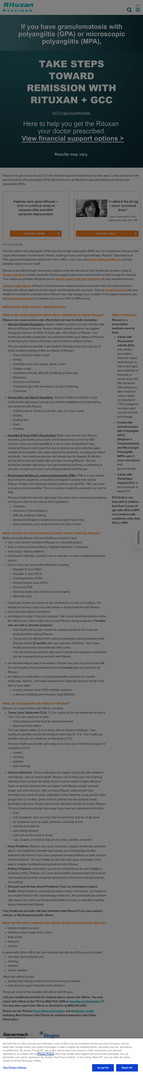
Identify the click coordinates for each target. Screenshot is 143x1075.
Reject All (127, 1067)
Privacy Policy (46, 1054)
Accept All (102, 1067)
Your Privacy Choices (15, 1067)
